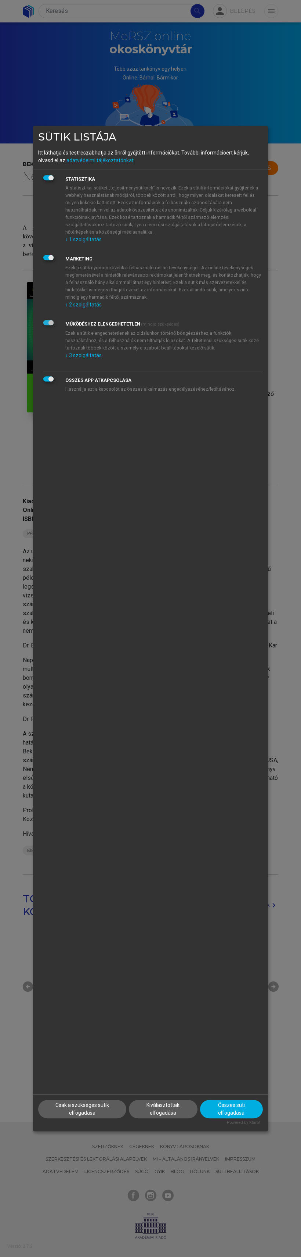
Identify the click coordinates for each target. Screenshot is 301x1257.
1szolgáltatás (83, 239)
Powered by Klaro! (243, 1123)
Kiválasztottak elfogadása (162, 1109)
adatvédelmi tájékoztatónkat (100, 160)
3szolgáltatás (83, 355)
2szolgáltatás (83, 305)
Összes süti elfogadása (231, 1109)
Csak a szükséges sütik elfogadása (82, 1109)
